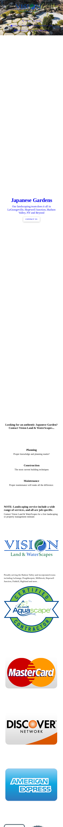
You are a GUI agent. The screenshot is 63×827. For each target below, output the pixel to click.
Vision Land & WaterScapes (32, 30)
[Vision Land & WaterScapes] (28, 9)
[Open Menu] (59, 9)
